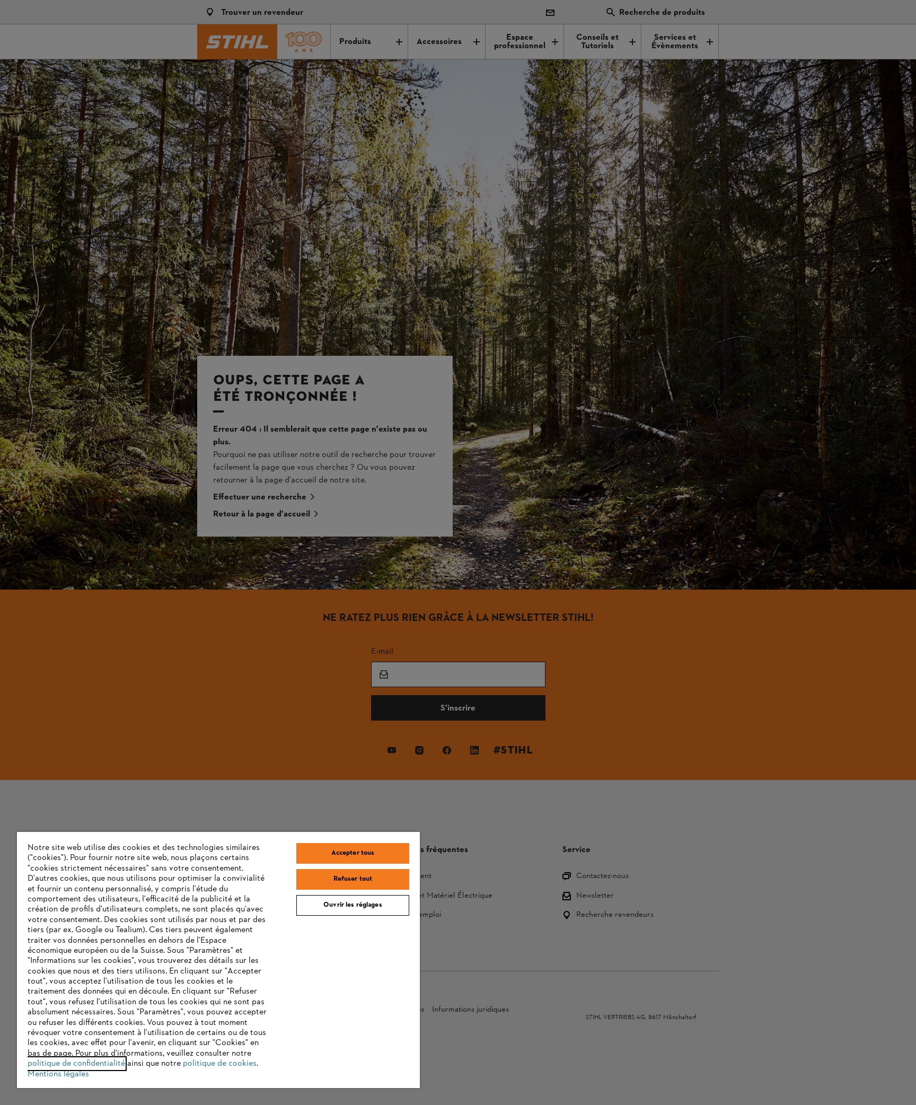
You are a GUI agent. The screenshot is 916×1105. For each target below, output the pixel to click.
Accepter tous (353, 853)
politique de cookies (220, 1063)
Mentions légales (58, 1074)
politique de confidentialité (76, 1063)
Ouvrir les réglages (352, 905)
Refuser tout (353, 879)
